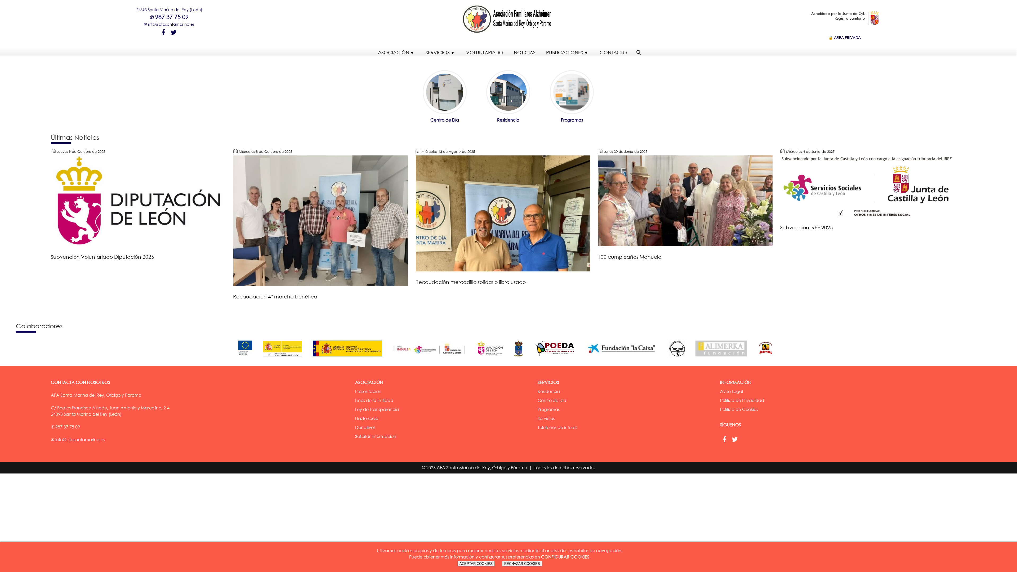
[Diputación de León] (493, 357)
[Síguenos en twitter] (173, 31)
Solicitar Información (375, 436)
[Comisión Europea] (247, 357)
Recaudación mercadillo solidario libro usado (471, 282)
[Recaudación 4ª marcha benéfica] (320, 284)
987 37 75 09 (172, 16)
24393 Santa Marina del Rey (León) (169, 9)
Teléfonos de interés (557, 427)
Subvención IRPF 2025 (806, 227)
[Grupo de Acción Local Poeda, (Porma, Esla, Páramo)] (557, 357)
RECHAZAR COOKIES (522, 564)
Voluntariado (484, 52)
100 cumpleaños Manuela (630, 257)
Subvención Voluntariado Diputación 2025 (102, 257)
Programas (572, 120)
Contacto (613, 52)
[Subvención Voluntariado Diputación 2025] (138, 244)
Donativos (365, 427)
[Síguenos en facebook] (163, 31)
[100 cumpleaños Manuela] (685, 244)
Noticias (525, 52)
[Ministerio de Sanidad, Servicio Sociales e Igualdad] (285, 357)
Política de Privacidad (742, 400)
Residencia (508, 120)
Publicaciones (564, 52)
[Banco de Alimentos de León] (679, 357)
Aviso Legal (731, 391)
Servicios (438, 52)
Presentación (368, 391)
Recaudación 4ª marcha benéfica (275, 296)
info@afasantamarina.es (171, 24)
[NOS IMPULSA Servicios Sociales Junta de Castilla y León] (432, 357)
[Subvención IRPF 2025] (867, 215)
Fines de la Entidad (374, 400)
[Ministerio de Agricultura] (350, 357)
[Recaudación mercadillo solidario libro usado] (503, 269)
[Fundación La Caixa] (624, 357)
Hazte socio (366, 418)
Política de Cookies (739, 409)
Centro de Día (444, 120)
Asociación (393, 52)
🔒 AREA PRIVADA (844, 37)
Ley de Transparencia (377, 409)
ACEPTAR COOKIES (476, 564)
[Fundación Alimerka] (723, 357)
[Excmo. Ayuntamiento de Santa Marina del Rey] (521, 357)
